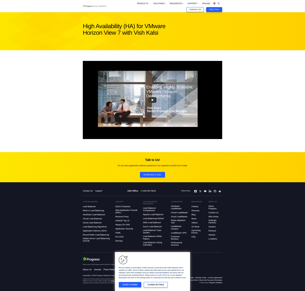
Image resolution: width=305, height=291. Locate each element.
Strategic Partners (212, 221)
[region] (152, 271)
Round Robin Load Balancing (96, 235)
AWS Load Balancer (152, 222)
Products (142, 3)
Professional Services (176, 243)
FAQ (193, 237)
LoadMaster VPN (178, 233)
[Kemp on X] (200, 191)
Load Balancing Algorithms (95, 227)
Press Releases (111, 269)
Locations (212, 239)
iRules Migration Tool (178, 221)
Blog (193, 214)
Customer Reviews (175, 237)
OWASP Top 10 (122, 221)
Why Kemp (213, 216)
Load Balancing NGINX (153, 218)
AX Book (195, 227)
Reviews (212, 231)
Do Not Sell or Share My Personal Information (205, 280)
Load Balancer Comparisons (149, 209)
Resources (176, 3)
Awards (211, 235)
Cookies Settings (155, 285)
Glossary (195, 210)
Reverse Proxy (122, 216)
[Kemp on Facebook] (195, 191)
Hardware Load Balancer (94, 214)
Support (192, 3)
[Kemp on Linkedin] (210, 191)
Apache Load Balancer (153, 214)
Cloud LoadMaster (179, 216)
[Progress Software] (91, 259)
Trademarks (113, 281)
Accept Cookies (130, 285)
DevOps (119, 241)
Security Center (201, 278)
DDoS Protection (122, 206)
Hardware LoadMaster (176, 207)
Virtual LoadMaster (179, 212)
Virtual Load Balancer (92, 219)
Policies (194, 206)
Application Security (124, 229)
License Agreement (215, 278)
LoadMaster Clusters (176, 227)
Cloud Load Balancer (92, 223)
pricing (206, 4)
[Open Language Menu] (214, 3)
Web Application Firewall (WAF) (126, 211)
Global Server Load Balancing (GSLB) (96, 239)
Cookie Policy (162, 275)
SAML (118, 233)
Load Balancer (89, 206)
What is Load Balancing (93, 210)
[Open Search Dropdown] (218, 3)
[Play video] (152, 100)
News (194, 219)
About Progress (212, 207)
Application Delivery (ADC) (95, 231)
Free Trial (214, 10)
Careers (212, 227)
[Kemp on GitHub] (215, 191)
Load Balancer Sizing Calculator (152, 243)
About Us (87, 269)
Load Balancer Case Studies (152, 231)
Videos (194, 223)
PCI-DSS (119, 237)
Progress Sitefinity (215, 283)
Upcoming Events (196, 231)
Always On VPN (122, 225)
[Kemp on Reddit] (220, 191)
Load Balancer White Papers (152, 237)
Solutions (158, 3)
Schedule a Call (152, 175)
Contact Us (195, 10)
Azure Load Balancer (152, 226)
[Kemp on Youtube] (205, 191)
